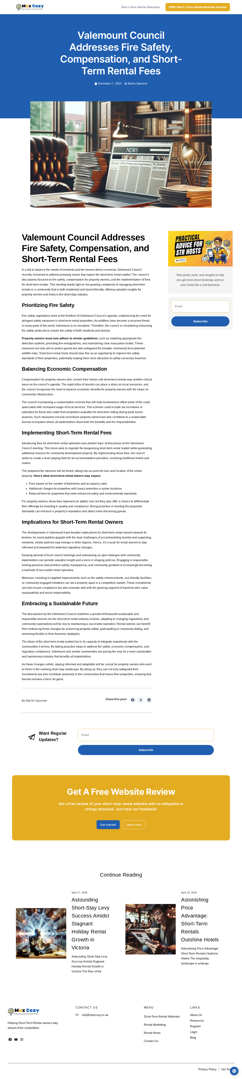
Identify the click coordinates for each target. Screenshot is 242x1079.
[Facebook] (10, 1039)
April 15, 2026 (189, 892)
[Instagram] (21, 1039)
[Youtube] (16, 1039)
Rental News (152, 1032)
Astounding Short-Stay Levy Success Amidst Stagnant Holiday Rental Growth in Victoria (91, 923)
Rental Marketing (155, 1024)
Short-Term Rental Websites (140, 7)
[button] (133, 700)
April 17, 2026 (79, 892)
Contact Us (151, 1041)
